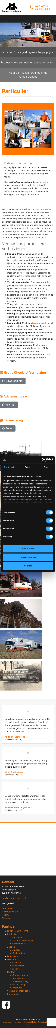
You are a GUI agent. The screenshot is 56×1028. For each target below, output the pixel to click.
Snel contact (18, 978)
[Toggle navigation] (5, 18)
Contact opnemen (21, 975)
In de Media (18, 965)
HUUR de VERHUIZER (18, 931)
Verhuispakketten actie (18, 990)
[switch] (49, 520)
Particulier (12, 934)
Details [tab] (28, 467)
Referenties (12, 994)
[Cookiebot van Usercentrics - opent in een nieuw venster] (41, 460)
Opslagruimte (19, 943)
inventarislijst (39, 323)
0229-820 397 (42, 5)
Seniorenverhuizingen (22, 940)
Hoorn (5, 915)
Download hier (14, 380)
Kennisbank (12, 956)
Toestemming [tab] (10, 467)
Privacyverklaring (45, 1022)
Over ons (11, 959)
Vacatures (17, 987)
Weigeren (28, 566)
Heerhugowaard (10, 911)
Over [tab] (46, 467)
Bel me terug (18, 984)
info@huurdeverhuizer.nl (14, 898)
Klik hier (10, 404)
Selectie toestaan (28, 557)
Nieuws (16, 968)
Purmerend (7, 908)
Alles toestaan (28, 548)
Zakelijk (11, 946)
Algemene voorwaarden (12, 1022)
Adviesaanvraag (20, 981)
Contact (11, 972)
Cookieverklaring (30, 1022)
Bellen (9, 428)
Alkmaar (6, 918)
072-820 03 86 (42, 9)
